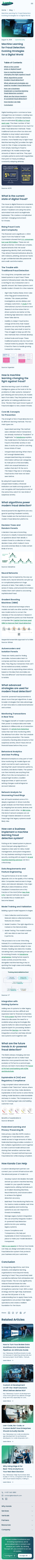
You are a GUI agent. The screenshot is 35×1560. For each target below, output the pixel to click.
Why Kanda (6, 1506)
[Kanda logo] (7, 3)
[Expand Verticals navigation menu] (32, 1515)
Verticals (5, 1515)
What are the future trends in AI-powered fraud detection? (15, 97)
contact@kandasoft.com (13, 1496)
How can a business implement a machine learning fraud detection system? (16, 90)
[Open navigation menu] (32, 3)
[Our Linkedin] (6, 1499)
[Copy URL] (24, 1313)
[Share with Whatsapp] (21, 1313)
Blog (11, 10)
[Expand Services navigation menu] (32, 1511)
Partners (5, 1520)
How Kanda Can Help (12, 102)
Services (5, 1511)
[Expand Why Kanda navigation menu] (32, 1506)
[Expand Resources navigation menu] (32, 1525)
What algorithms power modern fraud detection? (14, 79)
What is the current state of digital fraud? (12, 68)
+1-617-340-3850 (10, 1492)
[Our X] (3, 1499)
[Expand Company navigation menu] (32, 1529)
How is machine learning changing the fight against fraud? (17, 73)
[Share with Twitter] (17, 1313)
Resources (6, 1525)
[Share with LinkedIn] (9, 1313)
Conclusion (8, 105)
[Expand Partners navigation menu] (32, 1520)
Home (4, 10)
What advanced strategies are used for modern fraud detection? (17, 84)
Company (6, 1529)
